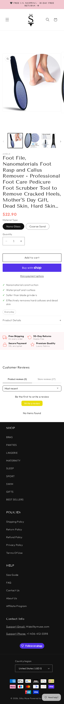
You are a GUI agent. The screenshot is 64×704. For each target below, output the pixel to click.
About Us (11, 598)
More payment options (32, 276)
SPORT (10, 476)
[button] (7, 20)
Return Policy (14, 529)
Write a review (32, 403)
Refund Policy (14, 537)
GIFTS (9, 491)
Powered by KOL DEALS (41, 698)
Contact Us (13, 590)
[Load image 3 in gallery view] (48, 140)
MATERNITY (13, 460)
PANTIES (11, 444)
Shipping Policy (15, 521)
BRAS (9, 437)
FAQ (8, 582)
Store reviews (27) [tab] (47, 379)
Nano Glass (13, 226)
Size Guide (12, 574)
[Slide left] (3, 141)
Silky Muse (24, 698)
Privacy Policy (14, 544)
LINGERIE (12, 452)
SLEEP (10, 468)
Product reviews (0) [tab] (17, 379)
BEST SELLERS (14, 499)
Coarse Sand (38, 226)
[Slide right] (60, 141)
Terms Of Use (14, 552)
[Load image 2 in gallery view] (31, 140)
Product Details (12, 320)
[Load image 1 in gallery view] (15, 140)
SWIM (9, 484)
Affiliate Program (16, 606)
